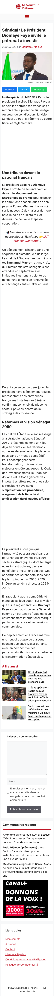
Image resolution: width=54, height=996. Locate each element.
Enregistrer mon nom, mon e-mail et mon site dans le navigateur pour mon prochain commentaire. (28, 794)
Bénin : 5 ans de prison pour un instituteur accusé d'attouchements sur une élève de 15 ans (26, 855)
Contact (10, 949)
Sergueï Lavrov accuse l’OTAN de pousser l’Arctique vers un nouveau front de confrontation (26, 838)
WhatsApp (39, 89)
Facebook (9, 89)
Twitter (24, 89)
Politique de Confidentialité (21, 964)
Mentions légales (15, 954)
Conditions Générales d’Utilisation (25, 959)
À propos (10, 944)
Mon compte (12, 939)
